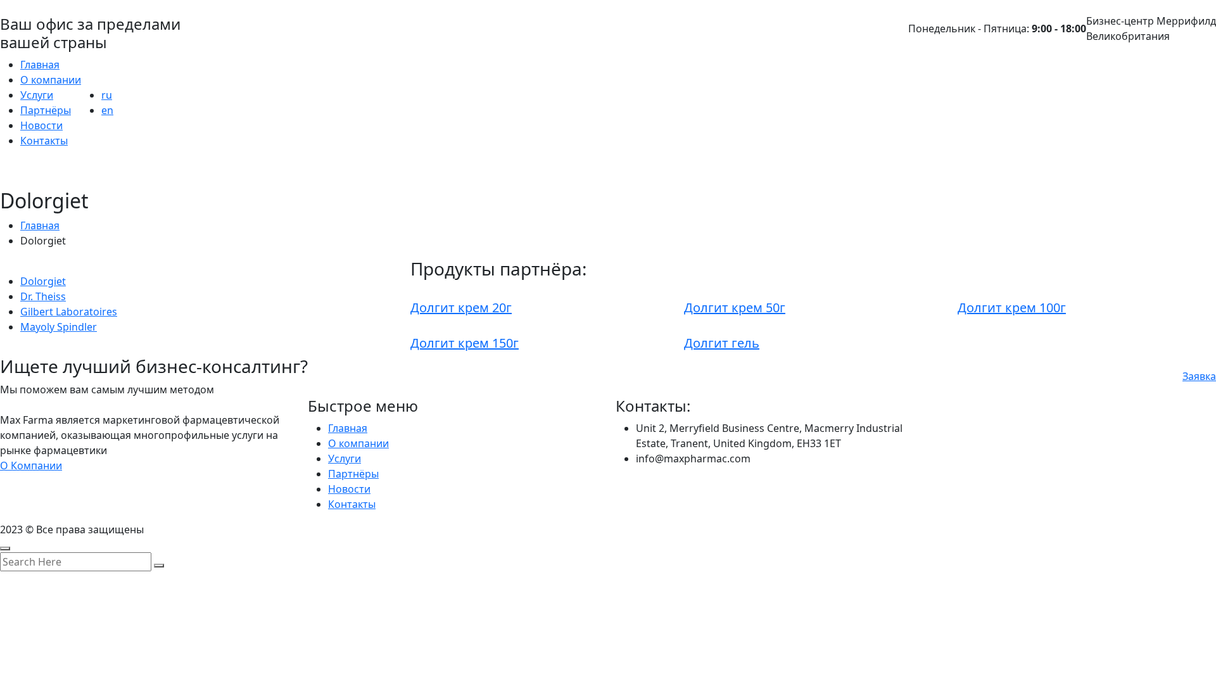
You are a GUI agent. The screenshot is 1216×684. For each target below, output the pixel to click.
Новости (41, 125)
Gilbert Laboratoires (68, 312)
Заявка (1199, 376)
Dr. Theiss (43, 296)
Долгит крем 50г (734, 307)
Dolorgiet (43, 281)
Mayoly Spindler (58, 327)
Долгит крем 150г (464, 343)
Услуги (36, 95)
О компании (50, 80)
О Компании (31, 465)
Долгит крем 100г (1012, 307)
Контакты (44, 141)
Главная (40, 65)
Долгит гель (721, 343)
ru (106, 95)
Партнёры (45, 110)
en (107, 110)
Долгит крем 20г (461, 307)
